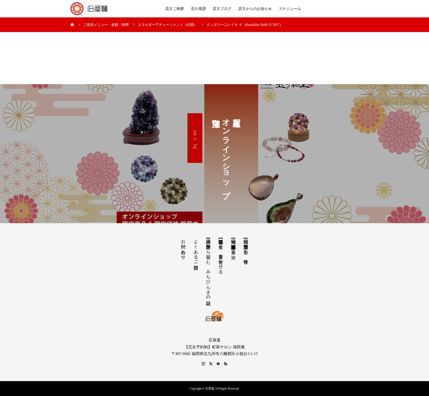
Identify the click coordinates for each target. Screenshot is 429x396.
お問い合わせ (183, 246)
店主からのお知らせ (255, 9)
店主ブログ (222, 9)
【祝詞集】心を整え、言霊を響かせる (220, 254)
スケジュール (290, 9)
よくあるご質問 (195, 249)
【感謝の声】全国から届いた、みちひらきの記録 (208, 267)
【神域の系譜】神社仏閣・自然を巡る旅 (233, 244)
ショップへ (195, 138)
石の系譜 (198, 9)
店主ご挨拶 (174, 9)
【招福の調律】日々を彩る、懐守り (245, 248)
